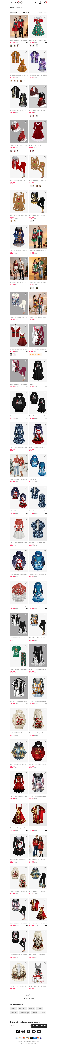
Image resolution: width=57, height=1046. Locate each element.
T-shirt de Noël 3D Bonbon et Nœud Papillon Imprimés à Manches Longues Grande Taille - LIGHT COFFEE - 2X (19, 215)
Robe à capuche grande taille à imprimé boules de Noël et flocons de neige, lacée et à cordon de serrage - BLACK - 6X (19, 447)
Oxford (31, 1008)
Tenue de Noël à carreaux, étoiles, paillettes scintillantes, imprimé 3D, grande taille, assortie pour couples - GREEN (38, 250)
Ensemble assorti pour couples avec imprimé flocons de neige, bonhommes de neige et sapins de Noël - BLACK (19, 637)
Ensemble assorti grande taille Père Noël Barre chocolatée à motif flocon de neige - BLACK (19, 954)
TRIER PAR (26, 12)
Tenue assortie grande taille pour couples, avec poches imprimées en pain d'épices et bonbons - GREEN (38, 282)
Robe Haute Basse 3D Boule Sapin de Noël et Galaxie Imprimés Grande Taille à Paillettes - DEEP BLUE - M (19, 250)
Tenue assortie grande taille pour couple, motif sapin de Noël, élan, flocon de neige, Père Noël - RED (19, 282)
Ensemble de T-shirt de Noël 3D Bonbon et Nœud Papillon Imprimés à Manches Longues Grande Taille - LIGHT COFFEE (38, 180)
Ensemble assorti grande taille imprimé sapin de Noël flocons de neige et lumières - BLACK (38, 891)
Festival (14, 1013)
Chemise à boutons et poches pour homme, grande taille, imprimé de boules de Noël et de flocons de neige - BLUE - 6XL (38, 542)
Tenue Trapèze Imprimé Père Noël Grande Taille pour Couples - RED (19, 349)
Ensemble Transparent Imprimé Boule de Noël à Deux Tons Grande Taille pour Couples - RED (19, 145)
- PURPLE (13, 511)
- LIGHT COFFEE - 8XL (16, 733)
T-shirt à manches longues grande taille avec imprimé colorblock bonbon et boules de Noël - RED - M (38, 349)
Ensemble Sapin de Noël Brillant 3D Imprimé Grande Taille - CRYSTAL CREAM (19, 317)
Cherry (39, 1008)
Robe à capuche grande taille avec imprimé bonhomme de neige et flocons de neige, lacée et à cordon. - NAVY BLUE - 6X (38, 606)
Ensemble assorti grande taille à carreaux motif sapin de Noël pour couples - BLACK (38, 416)
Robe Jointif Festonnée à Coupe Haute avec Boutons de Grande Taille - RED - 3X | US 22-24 (38, 145)
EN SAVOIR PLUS (28, 999)
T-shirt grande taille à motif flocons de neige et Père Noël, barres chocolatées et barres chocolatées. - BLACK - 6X (19, 859)
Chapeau (22, 1008)
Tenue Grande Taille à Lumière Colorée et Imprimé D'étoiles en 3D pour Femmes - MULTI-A (38, 317)
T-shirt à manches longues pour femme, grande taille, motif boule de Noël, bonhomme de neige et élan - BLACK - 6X (38, 701)
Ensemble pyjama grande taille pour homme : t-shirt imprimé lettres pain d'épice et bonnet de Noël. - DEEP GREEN (19, 669)
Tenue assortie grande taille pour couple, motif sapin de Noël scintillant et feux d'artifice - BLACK (19, 110)
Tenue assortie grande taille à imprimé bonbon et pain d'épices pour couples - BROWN (19, 75)
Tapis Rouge (24, 1013)
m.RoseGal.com (19, 2)
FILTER (41, 12)
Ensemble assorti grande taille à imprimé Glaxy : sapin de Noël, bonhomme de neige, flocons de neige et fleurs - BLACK (19, 923)
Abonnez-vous (39, 1026)
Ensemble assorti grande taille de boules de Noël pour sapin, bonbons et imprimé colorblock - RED (19, 384)
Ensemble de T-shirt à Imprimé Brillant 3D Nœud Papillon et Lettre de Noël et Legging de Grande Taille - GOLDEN (38, 215)
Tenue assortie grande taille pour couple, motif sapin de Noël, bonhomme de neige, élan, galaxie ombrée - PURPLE (38, 75)
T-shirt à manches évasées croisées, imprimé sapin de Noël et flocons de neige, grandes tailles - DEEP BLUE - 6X (19, 764)
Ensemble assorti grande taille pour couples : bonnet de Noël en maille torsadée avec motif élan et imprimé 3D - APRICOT (19, 891)
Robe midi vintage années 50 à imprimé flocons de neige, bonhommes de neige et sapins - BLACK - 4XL (38, 669)
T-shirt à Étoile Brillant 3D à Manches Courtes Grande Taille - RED (19, 180)
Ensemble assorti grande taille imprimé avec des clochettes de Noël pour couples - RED (19, 40)
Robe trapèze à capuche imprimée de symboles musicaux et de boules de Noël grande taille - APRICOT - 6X (38, 954)
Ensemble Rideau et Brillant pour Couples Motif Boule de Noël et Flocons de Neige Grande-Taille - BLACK (38, 110)
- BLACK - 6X (33, 384)
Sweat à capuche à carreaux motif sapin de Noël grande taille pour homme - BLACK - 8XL (19, 416)
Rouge (13, 1008)
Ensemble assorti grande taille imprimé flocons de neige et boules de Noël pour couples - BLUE (38, 511)
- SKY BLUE (32, 479)
